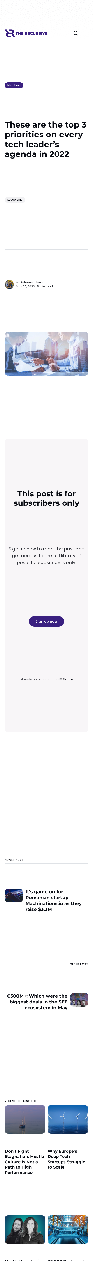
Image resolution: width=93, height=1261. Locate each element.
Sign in (68, 679)
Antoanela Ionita (32, 282)
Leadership (15, 199)
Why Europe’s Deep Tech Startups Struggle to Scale (66, 1159)
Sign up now (46, 621)
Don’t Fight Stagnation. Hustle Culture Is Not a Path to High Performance (24, 1162)
